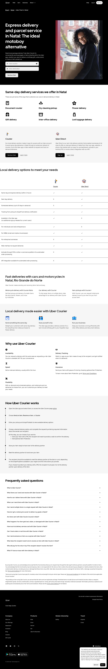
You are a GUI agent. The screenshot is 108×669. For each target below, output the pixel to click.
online (55, 408)
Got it (102, 664)
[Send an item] (7, 134)
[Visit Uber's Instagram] (14, 646)
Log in (93, 2)
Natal (12, 10)
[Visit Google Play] (11, 654)
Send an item (12, 75)
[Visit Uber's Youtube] (10, 646)
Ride (14, 2)
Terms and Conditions (90, 373)
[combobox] (22, 64)
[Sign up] (58, 134)
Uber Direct (85, 186)
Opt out (96, 664)
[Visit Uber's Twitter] (19, 646)
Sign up (99, 2)
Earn (19, 2)
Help (87, 2)
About (31, 2)
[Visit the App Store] (22, 654)
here (98, 659)
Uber (7, 2)
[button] (37, 64)
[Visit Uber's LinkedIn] (6, 646)
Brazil (7, 10)
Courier (55, 186)
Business (25, 2)
